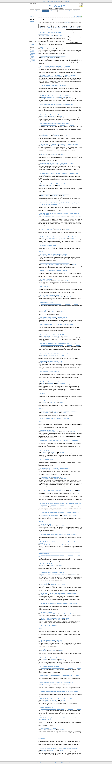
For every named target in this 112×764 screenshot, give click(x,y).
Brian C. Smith (43, 525)
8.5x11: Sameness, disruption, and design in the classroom (55, 66)
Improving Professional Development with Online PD (53, 270)
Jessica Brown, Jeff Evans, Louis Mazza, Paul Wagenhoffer (52, 709)
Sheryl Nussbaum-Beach (46, 326)
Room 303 (72, 125)
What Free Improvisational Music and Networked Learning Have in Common (59, 691)
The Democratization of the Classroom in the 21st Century (54, 618)
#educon (32, 16)
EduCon (32, 44)
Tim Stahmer (43, 720)
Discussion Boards (57, 1)
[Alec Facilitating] (32, 51)
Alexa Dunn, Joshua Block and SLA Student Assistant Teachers (53, 490)
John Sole (43, 185)
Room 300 (65, 135)
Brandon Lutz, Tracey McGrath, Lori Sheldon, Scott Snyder (52, 345)
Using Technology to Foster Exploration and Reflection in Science (56, 682)
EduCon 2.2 (57, 6)
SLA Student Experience (46, 459)
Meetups (61, 10)
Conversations (45, 10)
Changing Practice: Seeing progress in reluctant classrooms (55, 134)
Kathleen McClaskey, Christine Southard (48, 125)
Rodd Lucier (43, 565)
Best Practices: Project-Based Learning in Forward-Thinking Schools (57, 95)
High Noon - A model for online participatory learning (53, 254)
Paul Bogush (43, 48)
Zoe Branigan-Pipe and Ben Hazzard (48, 544)
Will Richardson (44, 584)
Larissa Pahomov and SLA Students (48, 461)
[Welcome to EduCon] (32, 54)
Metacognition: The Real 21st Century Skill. (51, 361)
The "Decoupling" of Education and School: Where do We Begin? (56, 583)
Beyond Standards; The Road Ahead (49, 114)
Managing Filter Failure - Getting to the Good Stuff (52, 334)
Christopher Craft (44, 536)
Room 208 (44, 37)
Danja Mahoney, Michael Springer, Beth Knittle (49, 515)
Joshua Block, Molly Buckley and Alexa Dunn (49, 431)
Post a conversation (77, 16)
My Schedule (66, 22)
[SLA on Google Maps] (81, 7)
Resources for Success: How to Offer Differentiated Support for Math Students (59, 440)
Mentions (37, 10)
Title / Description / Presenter (72, 32)
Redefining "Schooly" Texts (47, 430)
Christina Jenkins (44, 67)
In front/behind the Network (47, 279)
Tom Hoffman (43, 750)
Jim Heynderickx (44, 355)
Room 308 (61, 48)
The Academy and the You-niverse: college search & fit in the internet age (58, 593)
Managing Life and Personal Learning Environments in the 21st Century (58, 343)
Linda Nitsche (43, 650)
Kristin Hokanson (44, 145)
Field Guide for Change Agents (48, 228)
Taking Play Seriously (45, 524)
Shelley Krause (44, 594)
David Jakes (43, 402)
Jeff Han (42, 383)
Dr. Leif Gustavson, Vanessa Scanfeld (48, 605)
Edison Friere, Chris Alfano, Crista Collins (49, 238)
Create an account (49, 1)
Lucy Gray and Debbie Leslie (46, 684)
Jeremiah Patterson (44, 395)
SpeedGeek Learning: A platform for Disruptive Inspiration (55, 468)
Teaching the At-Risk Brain (47, 564)
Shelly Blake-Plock (44, 693)
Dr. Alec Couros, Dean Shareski (47, 35)
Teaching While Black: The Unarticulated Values (52, 572)
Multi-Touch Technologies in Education (50, 381)
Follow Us (32, 21)
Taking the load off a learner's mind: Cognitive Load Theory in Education (58, 534)
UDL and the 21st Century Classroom (49, 666)
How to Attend (68, 10)
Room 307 (63, 67)
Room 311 (71, 97)
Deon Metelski (43, 729)
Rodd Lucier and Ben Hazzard (46, 229)
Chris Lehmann (44, 311)
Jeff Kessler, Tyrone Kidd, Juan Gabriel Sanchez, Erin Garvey (52, 555)
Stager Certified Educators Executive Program (51, 477)
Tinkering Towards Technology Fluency (50, 657)
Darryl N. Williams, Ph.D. (45, 372)
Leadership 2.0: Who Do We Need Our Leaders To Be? (53, 310)
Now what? (43, 393)
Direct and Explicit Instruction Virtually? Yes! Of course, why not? (56, 153)
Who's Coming (54, 10)
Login (44, 1)
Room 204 (65, 326)
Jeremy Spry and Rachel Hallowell (47, 296)
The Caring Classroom (46, 612)
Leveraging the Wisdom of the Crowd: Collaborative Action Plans (56, 324)
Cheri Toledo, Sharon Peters (46, 106)
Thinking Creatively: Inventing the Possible (51, 649)
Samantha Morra (44, 505)
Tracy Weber (43, 57)
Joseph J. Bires (44, 116)
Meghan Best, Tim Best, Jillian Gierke (48, 97)
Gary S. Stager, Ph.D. (45, 412)
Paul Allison (43, 739)
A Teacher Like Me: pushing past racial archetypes (53, 85)
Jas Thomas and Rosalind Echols (47, 87)
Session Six (79, 27)
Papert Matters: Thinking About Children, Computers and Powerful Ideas (58, 411)
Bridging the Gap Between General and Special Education (54, 123)
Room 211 (61, 57)
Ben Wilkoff (43, 469)
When (68, 36)
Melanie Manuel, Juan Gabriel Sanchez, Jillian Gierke (51, 304)
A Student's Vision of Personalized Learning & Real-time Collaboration (58, 75)
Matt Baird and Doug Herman (46, 619)
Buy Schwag (76, 10)
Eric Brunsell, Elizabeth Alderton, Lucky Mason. (50, 287)
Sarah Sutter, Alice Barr (45, 135)
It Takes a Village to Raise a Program (49, 295)
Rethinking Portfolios (45, 450)
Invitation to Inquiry (45, 286)
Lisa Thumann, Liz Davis (45, 336)
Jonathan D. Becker (44, 195)
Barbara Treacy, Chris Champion (47, 271)
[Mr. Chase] (32, 62)
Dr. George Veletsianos (45, 175)
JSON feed (60, 759)
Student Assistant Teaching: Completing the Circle (53, 489)
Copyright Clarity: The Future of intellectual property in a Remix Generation (59, 144)
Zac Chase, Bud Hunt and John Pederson (49, 613)
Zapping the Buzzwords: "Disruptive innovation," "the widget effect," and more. (60, 748)
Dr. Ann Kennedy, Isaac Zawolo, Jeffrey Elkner (50, 264)
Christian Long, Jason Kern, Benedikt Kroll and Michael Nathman (53, 216)
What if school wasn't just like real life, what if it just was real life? (56, 698)
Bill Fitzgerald (43, 452)
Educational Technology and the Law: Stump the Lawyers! (54, 194)
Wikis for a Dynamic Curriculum (48, 728)
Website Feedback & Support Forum (42, 762)
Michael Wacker (44, 154)
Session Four (64, 27)
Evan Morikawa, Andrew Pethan (47, 76)
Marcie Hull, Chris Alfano (45, 280)
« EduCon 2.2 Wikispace (32, 3)
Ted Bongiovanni (44, 164)
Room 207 (62, 116)
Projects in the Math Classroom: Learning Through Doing (54, 418)
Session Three (57, 27)
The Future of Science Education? (48, 625)
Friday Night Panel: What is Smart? (49, 245)
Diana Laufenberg (44, 700)
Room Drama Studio (61, 383)
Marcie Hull (43, 641)
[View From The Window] (32, 60)
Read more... (40, 251)
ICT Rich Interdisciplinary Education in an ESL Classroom (54, 263)
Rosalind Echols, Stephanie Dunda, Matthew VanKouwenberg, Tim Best (54, 627)
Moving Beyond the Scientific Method (49, 371)
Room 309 (64, 195)
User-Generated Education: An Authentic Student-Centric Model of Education (59, 675)
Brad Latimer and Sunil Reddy (46, 442)
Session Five (72, 27)
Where (68, 39)
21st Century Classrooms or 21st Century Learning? (53, 56)
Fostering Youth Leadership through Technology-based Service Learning (58, 236)
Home (32, 10)
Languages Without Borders (47, 302)
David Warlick (43, 318)
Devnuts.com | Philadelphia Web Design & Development (66, 762)
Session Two (50, 27)
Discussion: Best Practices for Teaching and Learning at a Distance (57, 163)
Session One (42, 27)
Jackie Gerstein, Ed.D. (45, 676)
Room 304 (66, 106)
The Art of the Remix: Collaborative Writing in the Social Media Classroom (58, 603)
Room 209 (60, 185)
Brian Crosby (43, 205)
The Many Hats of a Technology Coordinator (51, 640)
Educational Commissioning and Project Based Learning (54, 184)
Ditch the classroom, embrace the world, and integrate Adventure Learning (59, 173)
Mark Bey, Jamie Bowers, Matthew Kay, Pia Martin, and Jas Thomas (54, 574)
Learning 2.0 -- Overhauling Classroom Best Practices (53, 317)
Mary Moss (43, 362)
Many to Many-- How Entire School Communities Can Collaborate (56, 354)
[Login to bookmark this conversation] (39, 32)
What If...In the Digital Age (46, 707)
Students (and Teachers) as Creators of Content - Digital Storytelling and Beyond (60, 503)
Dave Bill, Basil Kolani (45, 255)
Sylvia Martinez (44, 659)
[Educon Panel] (32, 57)
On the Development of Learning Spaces (50, 401)
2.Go (41, 47)
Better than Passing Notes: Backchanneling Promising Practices (56, 104)
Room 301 (68, 76)
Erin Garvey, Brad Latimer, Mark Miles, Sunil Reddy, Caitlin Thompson (54, 419)
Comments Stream (65, 1)
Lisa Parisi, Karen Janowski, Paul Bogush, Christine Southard (52, 668)
